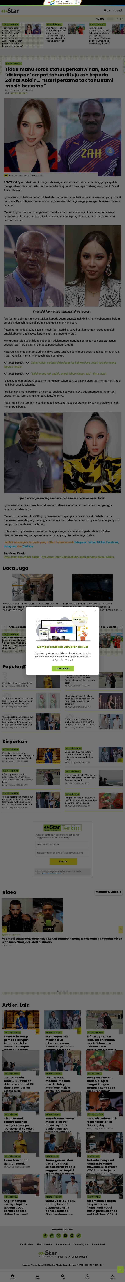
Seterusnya (62, 668)
